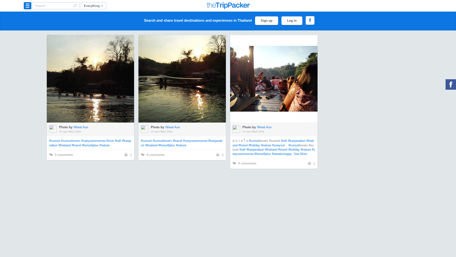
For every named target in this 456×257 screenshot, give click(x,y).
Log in (292, 20)
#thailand (64, 145)
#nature (105, 145)
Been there (93, 71)
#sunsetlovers (70, 141)
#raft (118, 141)
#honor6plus (90, 145)
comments (64, 155)
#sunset (54, 141)
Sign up (266, 20)
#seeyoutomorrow (93, 141)
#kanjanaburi (296, 141)
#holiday (254, 145)
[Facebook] (451, 84)
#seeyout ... (280, 145)
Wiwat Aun (81, 127)
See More (300, 154)
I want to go (94, 86)
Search (75, 5)
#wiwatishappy (282, 154)
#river (110, 141)
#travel (76, 145)
